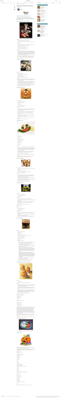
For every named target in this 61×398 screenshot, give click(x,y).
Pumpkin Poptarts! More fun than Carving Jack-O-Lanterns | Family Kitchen (26, 316)
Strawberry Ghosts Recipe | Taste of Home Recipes (25, 85)
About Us (8, 396)
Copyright (10, 396)
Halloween (41, 9)
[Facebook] (14, 6)
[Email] (14, 9)
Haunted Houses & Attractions (43, 34)
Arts (3, 2)
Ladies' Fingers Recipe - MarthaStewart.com (25, 260)
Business (25, 2)
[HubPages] (28, 1)
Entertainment (39, 2)
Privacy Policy (16, 396)
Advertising (19, 396)
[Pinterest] (14, 8)
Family (46, 2)
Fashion (53, 2)
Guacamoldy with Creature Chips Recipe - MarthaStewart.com (26, 57)
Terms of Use (13, 396)
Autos (10, 2)
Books (17, 2)
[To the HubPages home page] (3, 396)
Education (32, 2)
